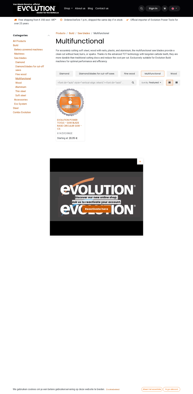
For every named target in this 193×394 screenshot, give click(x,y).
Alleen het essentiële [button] (152, 389)
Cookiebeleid (112, 389)
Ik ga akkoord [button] (171, 389)
